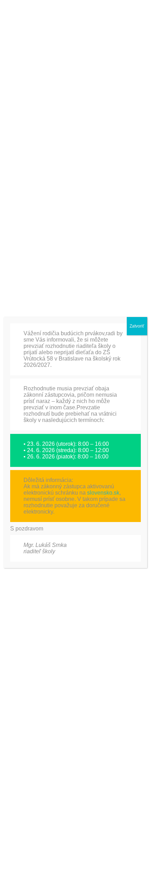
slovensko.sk (103, 493)
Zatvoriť (137, 326)
